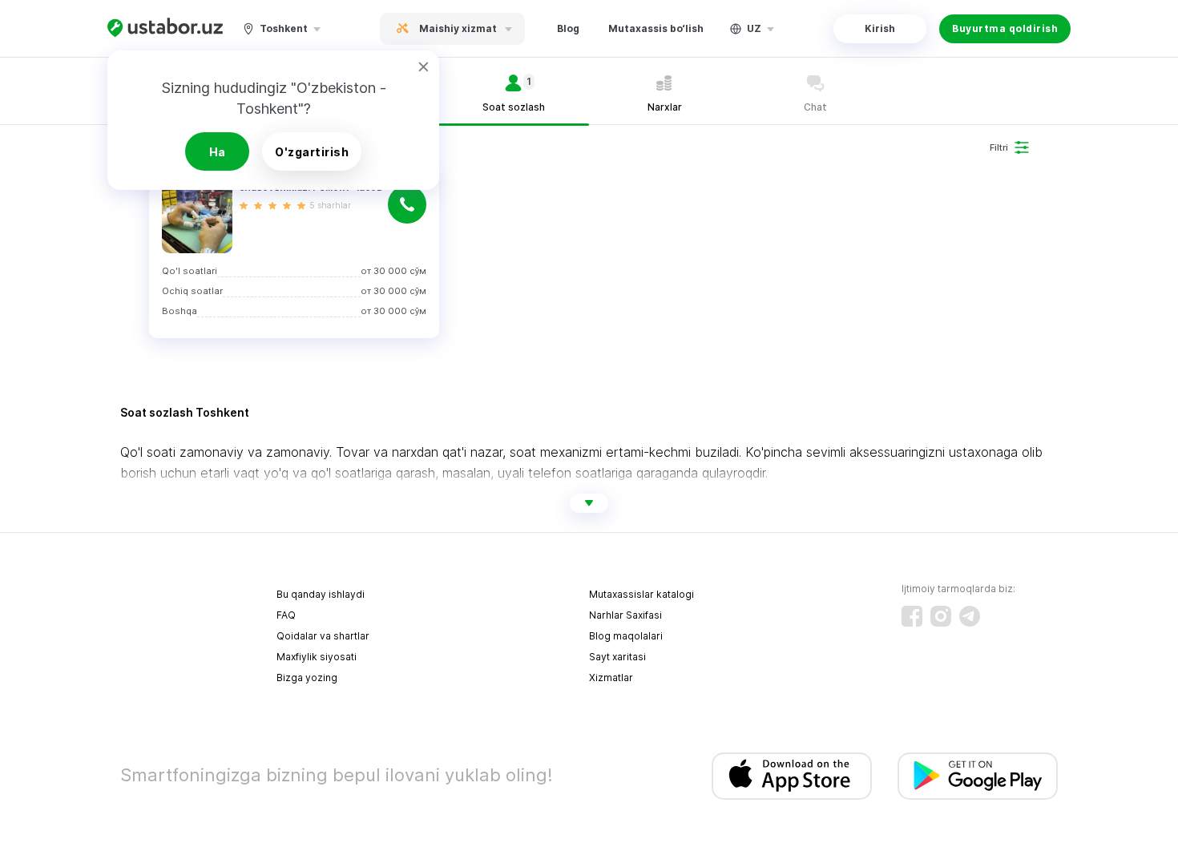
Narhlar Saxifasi (625, 615)
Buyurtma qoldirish (1005, 28)
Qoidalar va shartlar (322, 636)
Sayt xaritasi (617, 657)
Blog (568, 28)
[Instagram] (940, 616)
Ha (217, 152)
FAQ (286, 615)
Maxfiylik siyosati (316, 657)
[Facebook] (912, 616)
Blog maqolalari (626, 636)
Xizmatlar (611, 678)
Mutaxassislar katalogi (641, 594)
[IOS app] (792, 776)
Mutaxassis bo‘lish (656, 28)
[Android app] (978, 776)
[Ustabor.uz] (165, 28)
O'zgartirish (312, 152)
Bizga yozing (306, 678)
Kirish (880, 28)
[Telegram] (969, 616)
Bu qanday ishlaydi (320, 594)
